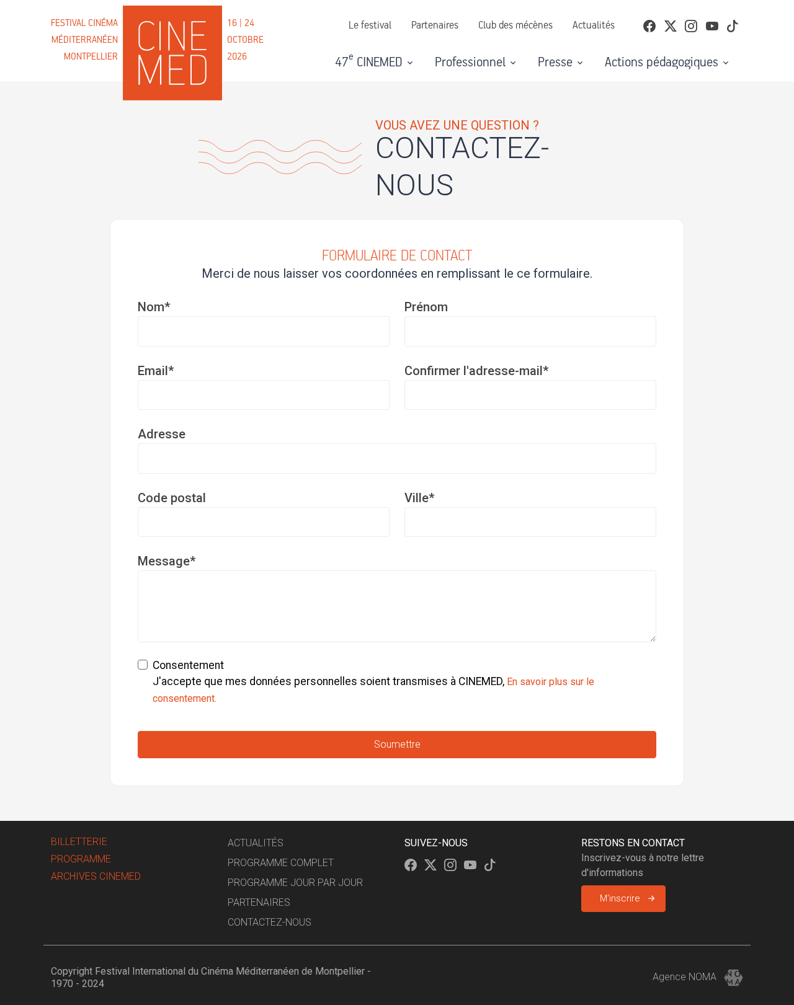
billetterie (79, 842)
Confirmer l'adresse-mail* (476, 370)
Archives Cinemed (96, 876)
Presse (555, 62)
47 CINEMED (369, 60)
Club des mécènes (515, 26)
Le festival (370, 26)
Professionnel (470, 62)
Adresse (161, 434)
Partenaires (434, 26)
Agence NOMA (686, 977)
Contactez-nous (269, 922)
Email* (156, 370)
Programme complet (281, 863)
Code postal (172, 497)
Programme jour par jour (295, 882)
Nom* (154, 306)
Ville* (419, 497)
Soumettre (397, 744)
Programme (81, 859)
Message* (166, 561)
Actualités (594, 26)
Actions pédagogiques (661, 62)
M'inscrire (620, 898)
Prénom (426, 306)
